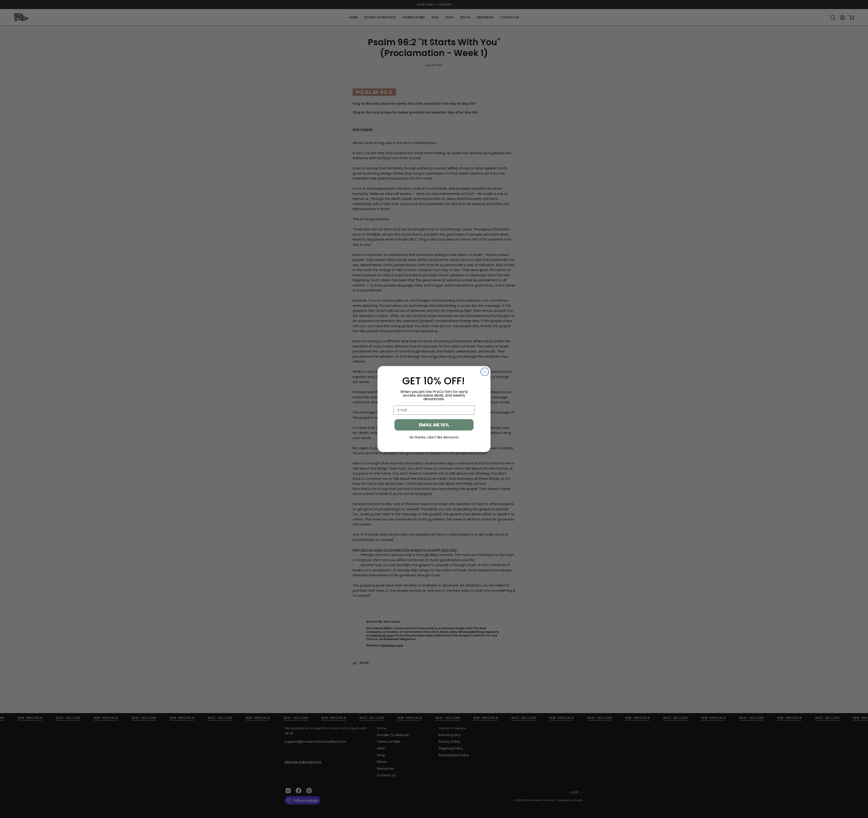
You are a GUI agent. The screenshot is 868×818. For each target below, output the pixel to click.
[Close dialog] (485, 372)
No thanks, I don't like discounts (434, 437)
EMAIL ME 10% (434, 425)
